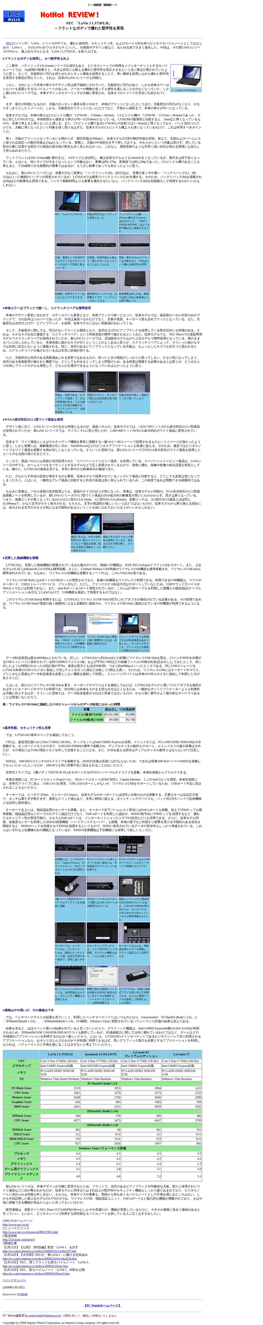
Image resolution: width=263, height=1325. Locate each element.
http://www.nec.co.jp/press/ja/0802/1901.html (30, 1232)
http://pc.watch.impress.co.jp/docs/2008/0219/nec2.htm (36, 1273)
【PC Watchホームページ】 (102, 1305)
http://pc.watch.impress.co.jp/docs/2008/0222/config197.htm (39, 1251)
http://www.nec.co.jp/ (16, 1224)
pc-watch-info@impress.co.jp (43, 1315)
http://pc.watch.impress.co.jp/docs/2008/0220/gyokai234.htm (40, 1258)
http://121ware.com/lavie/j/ (19, 1239)
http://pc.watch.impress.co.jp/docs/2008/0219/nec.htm (35, 1266)
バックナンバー (15, 1280)
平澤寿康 (22, 1294)
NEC (9, 43)
